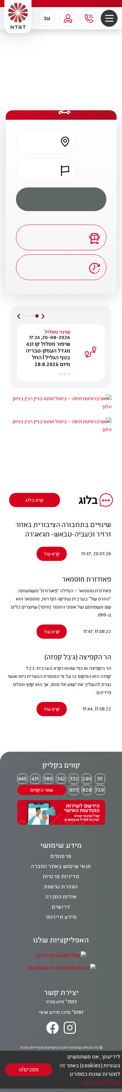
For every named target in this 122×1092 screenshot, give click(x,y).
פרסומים (61, 855)
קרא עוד (51, 553)
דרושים (61, 906)
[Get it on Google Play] (61, 954)
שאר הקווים (41, 790)
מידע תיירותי (61, 916)
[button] (109, 18)
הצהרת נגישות (61, 886)
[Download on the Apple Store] (61, 967)
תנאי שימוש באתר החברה (61, 866)
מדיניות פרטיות (61, 876)
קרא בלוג (34, 500)
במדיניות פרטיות (101, 1082)
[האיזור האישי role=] (67, 18)
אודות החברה (61, 896)
